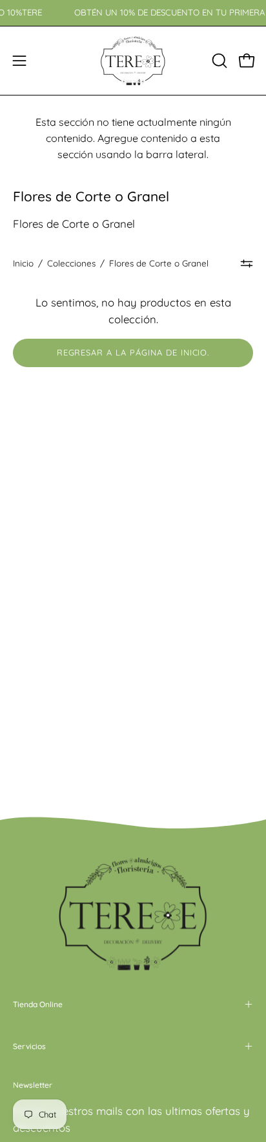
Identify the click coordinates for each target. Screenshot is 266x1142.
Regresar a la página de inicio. (133, 352)
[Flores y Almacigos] (133, 60)
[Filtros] (246, 263)
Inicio (23, 263)
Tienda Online (38, 1004)
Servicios (29, 1046)
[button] (218, 61)
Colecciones (71, 263)
